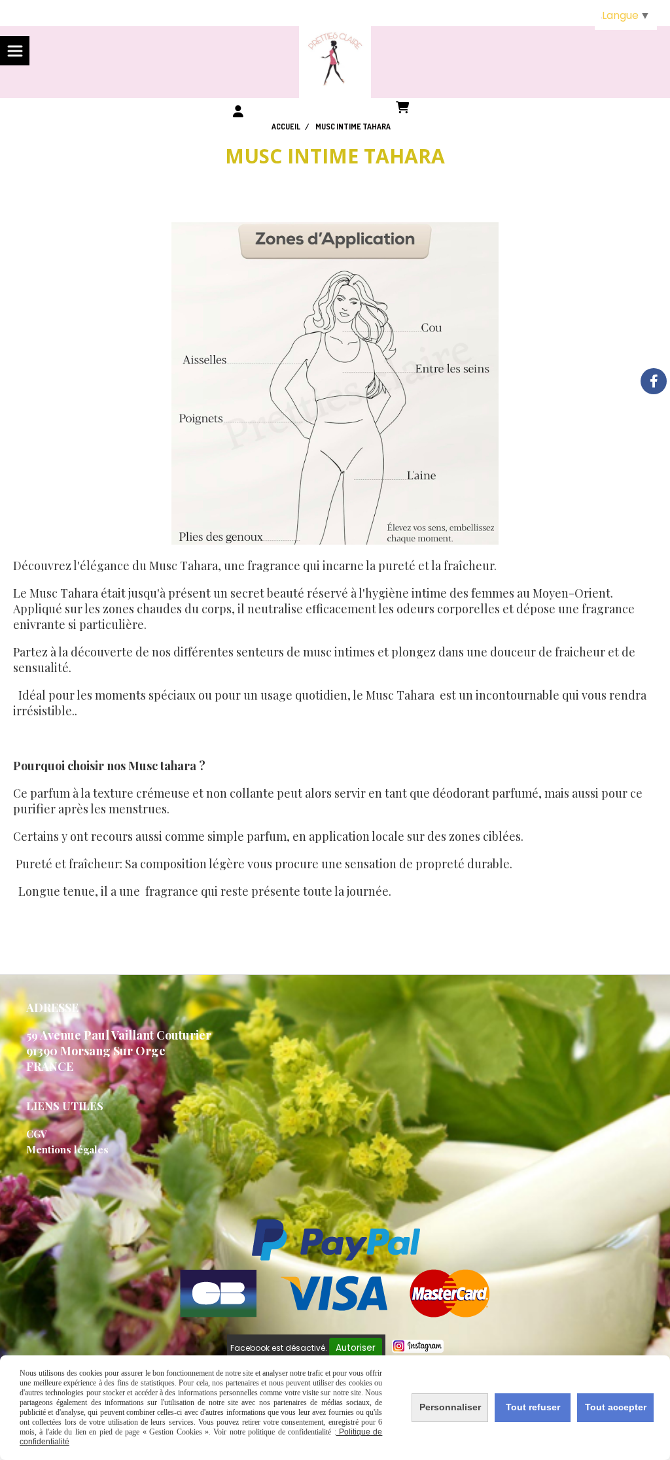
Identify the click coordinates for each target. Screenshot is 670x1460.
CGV (36, 1133)
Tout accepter (615, 1407)
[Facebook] (654, 381)
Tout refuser (533, 1407)
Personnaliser (450, 1407)
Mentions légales (67, 1149)
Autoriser (356, 1348)
